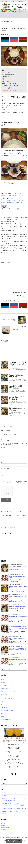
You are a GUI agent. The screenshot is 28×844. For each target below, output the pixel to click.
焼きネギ (18, 811)
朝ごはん (24, 292)
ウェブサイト (4, 475)
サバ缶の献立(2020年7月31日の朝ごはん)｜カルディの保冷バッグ (17, 364)
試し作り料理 (4, 694)
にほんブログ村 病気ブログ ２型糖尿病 (11, 202)
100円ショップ (5, 793)
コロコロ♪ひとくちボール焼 (8, 798)
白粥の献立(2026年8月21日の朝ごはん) (18, 606)
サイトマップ (11, 1)
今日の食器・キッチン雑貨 (7, 710)
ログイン (3, 823)
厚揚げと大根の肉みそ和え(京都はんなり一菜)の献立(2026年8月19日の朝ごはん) (18, 649)
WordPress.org (4, 829)
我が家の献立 (11, 21)
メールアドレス (5, 468)
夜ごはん (24, 808)
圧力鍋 (18, 808)
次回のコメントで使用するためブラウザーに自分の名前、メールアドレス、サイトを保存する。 (14, 482)
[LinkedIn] (5, 41)
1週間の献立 (3, 682)
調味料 (2, 701)
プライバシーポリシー (20, 1)
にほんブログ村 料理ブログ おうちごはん (12, 209)
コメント (3, 447)
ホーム (3, 21)
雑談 (2, 713)
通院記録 (4, 813)
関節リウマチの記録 (5, 719)
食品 (2, 704)
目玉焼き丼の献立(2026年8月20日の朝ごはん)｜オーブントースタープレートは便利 (18, 628)
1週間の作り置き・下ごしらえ (8, 691)
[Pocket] (14, 41)
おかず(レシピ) (4, 685)
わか (25, 296)
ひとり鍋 (4, 795)
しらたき (23, 793)
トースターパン (21, 798)
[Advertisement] (13, 276)
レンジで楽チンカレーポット (8, 805)
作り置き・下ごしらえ (6, 688)
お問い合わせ (4, 1)
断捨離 (2, 716)
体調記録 (22, 805)
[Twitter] (5, 38)
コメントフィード (5, 827)
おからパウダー (15, 793)
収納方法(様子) (11, 808)
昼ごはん (4, 811)
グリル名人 (17, 795)
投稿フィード (4, 825)
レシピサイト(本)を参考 (6, 698)
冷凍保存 (4, 808)
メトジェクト (20, 803)
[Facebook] (14, 38)
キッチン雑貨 (4, 707)
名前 (2, 462)
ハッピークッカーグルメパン (8, 800)
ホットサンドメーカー (7, 803)
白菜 (24, 811)
